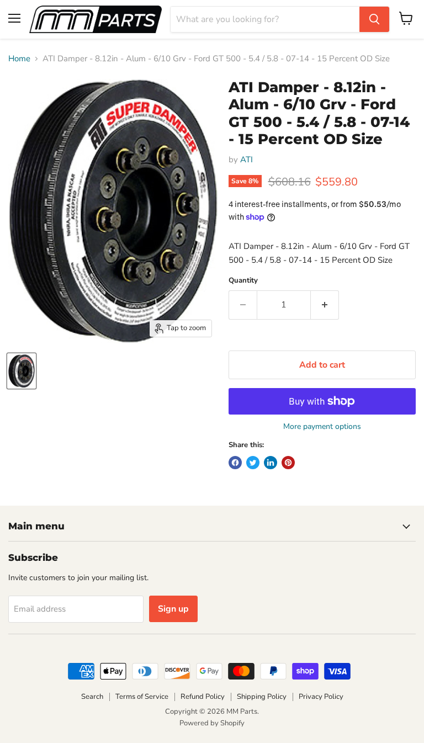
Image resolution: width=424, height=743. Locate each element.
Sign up (173, 609)
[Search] (374, 19)
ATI (246, 159)
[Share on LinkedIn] (270, 462)
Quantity (243, 281)
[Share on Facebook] (235, 462)
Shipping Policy (262, 697)
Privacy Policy (321, 697)
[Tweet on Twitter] (252, 462)
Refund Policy (203, 697)
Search (92, 697)
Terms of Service (141, 697)
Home (19, 58)
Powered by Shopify (212, 723)
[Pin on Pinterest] (288, 462)
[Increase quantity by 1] (325, 304)
